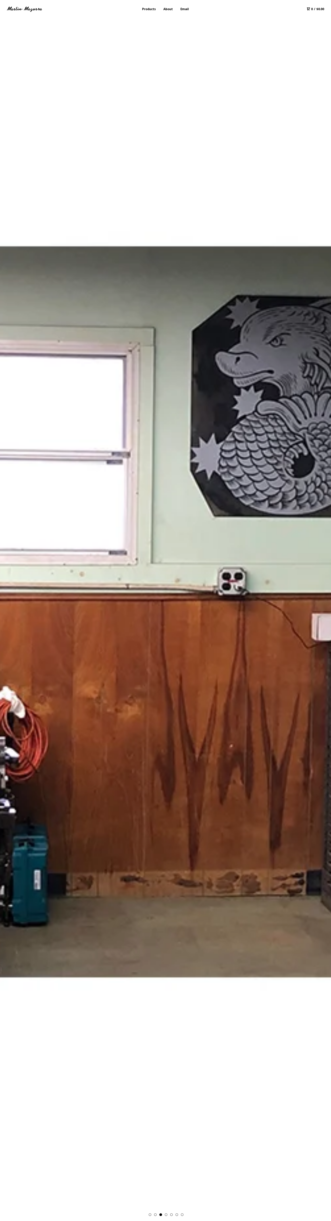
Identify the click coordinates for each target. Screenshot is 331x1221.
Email (184, 9)
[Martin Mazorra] (25, 9)
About (168, 9)
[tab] (150, 1214)
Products (149, 9)
